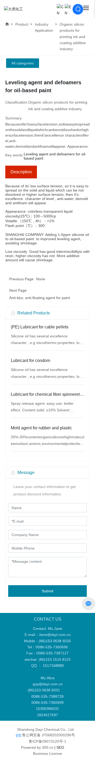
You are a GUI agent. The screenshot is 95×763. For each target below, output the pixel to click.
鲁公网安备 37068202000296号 (48, 735)
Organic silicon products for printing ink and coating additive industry (73, 36)
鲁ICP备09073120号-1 (47, 741)
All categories (22, 63)
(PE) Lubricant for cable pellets (39, 327)
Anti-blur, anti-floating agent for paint (39, 298)
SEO (60, 747)
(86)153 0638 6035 (55, 641)
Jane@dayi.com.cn (55, 634)
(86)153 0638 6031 (45, 690)
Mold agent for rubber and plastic (41, 428)
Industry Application (44, 27)
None (40, 279)
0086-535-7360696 (52, 647)
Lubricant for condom (30, 360)
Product (21, 24)
